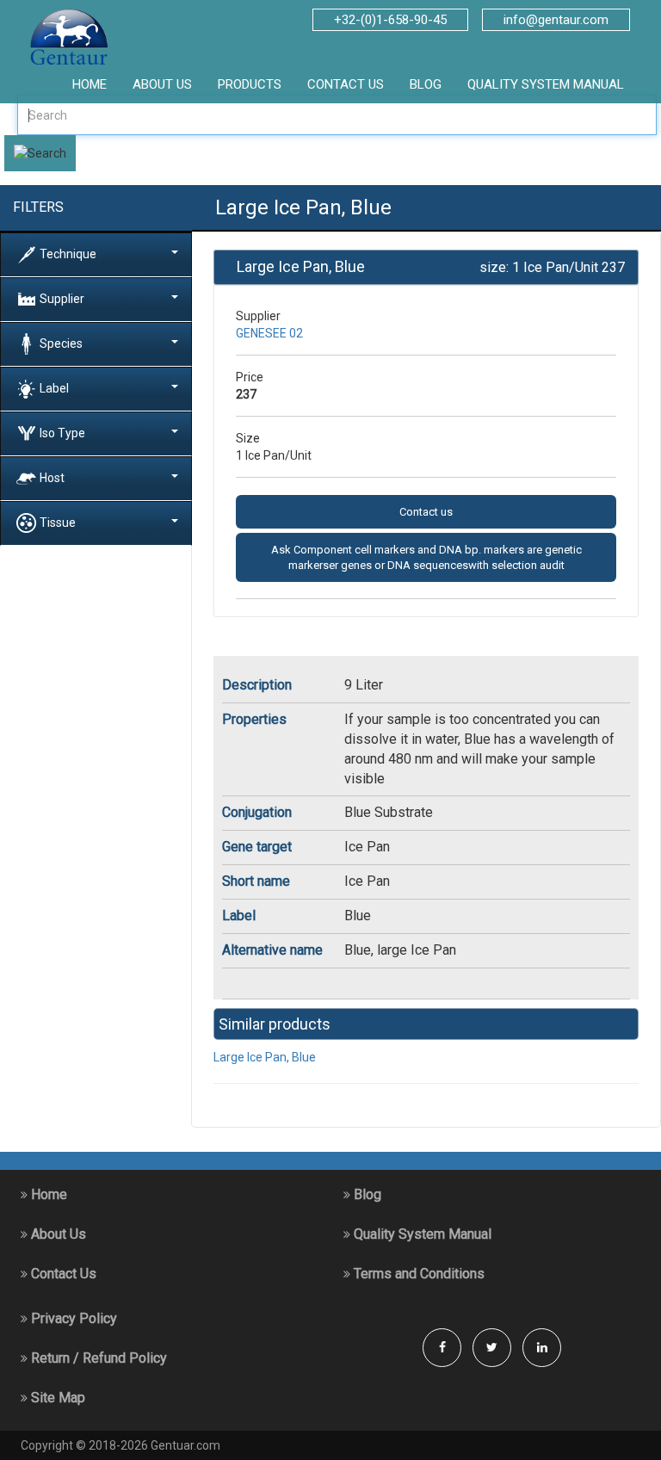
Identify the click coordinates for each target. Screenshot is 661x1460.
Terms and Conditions (417, 1273)
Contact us (426, 511)
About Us (57, 1234)
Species (61, 343)
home (89, 84)
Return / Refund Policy (97, 1358)
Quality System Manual (545, 84)
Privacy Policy (72, 1318)
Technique (68, 253)
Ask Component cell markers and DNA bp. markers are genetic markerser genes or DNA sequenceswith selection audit (426, 557)
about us (162, 84)
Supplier (62, 298)
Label (54, 387)
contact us (345, 84)
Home (47, 1194)
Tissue (58, 522)
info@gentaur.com (555, 20)
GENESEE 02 (269, 333)
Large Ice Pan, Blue (264, 1057)
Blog (365, 1194)
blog (426, 84)
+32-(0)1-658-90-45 (390, 20)
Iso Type (62, 432)
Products (249, 84)
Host (52, 477)
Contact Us (62, 1273)
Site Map (56, 1397)
